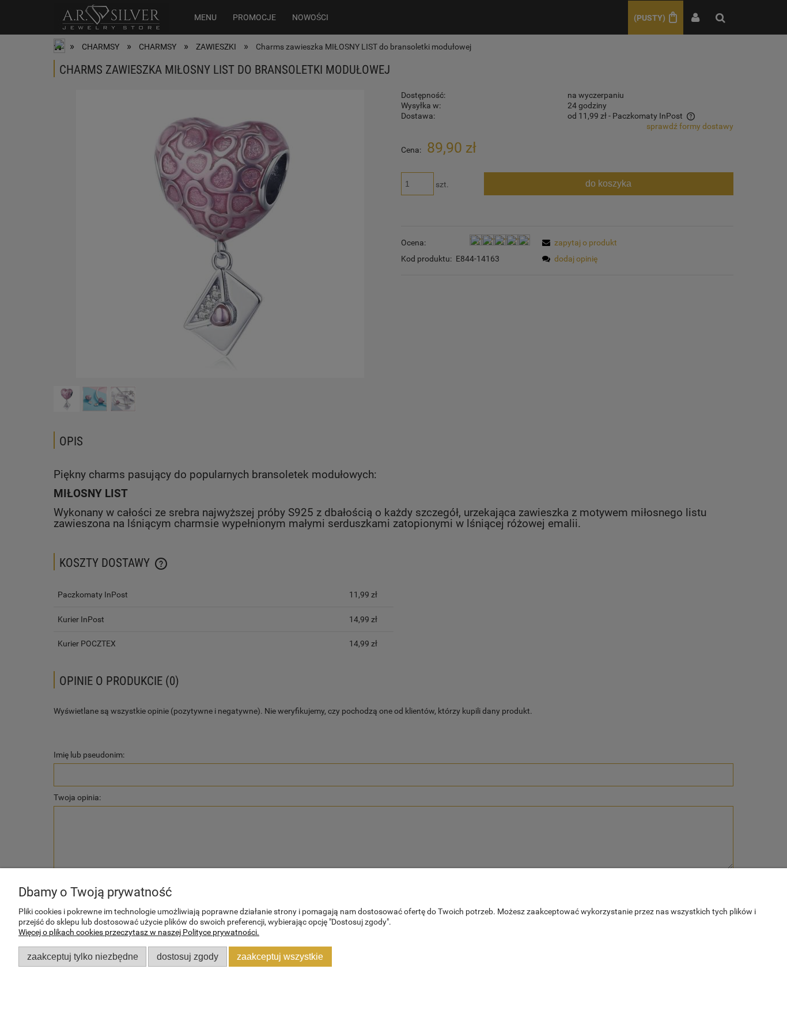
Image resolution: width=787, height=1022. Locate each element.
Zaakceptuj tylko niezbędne (82, 956)
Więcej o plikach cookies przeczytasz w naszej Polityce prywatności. (138, 932)
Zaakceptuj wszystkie (280, 956)
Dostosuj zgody (187, 956)
